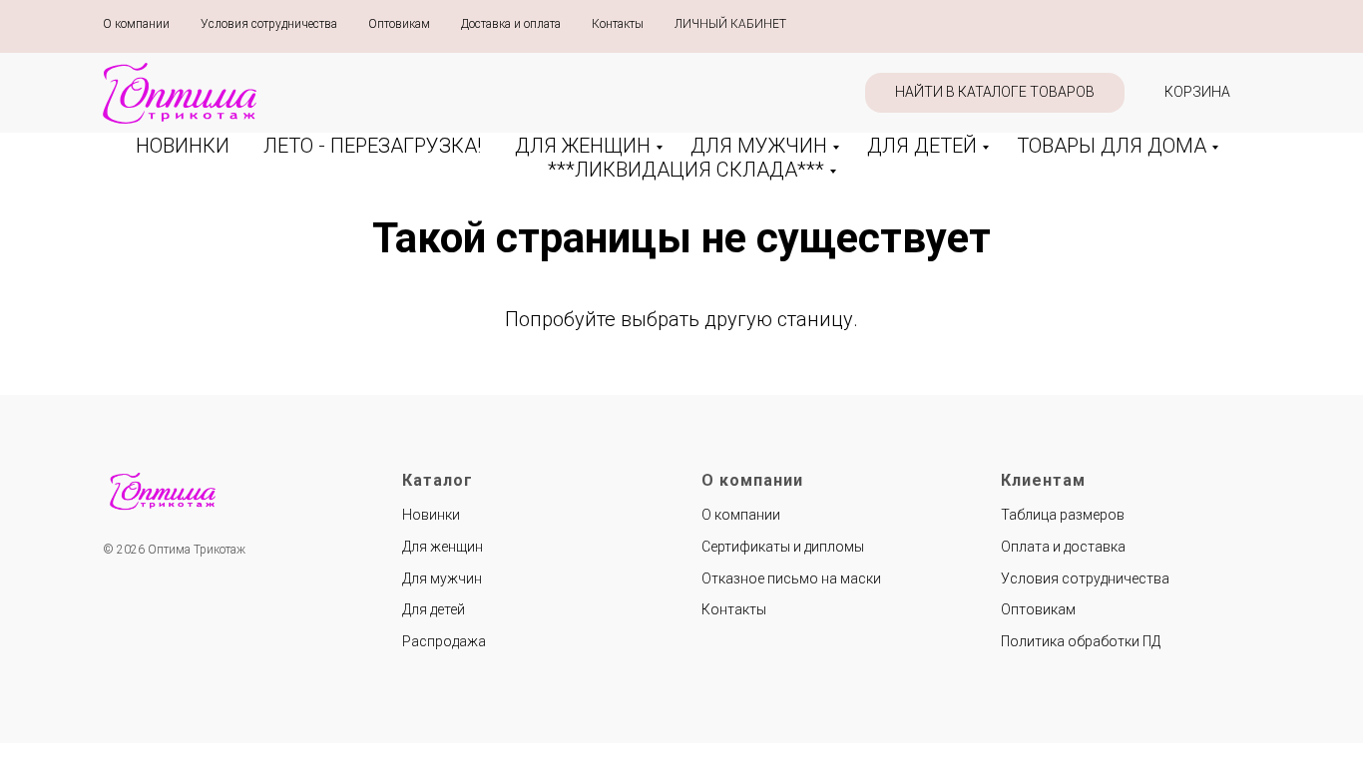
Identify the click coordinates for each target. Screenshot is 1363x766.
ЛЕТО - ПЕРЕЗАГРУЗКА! (372, 146)
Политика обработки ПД (1080, 641)
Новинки (431, 515)
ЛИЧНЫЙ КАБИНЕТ (730, 24)
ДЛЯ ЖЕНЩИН (583, 146)
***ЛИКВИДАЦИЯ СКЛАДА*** (686, 170)
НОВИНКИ (182, 146)
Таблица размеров (1063, 515)
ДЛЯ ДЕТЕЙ (922, 146)
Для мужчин (442, 578)
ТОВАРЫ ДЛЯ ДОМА (1111, 146)
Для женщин (442, 547)
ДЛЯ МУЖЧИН (758, 146)
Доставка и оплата (511, 24)
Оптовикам (399, 24)
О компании (136, 24)
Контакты (618, 24)
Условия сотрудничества (269, 24)
